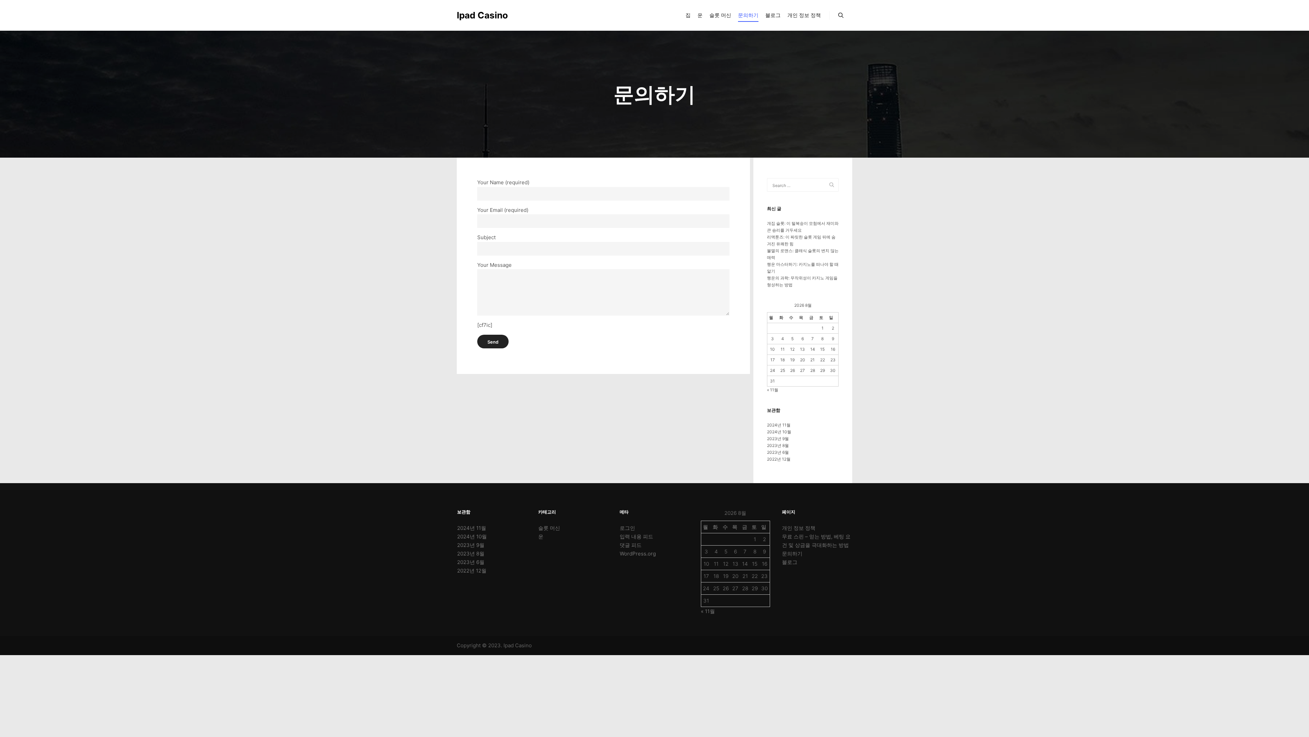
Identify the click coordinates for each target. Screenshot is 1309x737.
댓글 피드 (631, 545)
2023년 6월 (778, 452)
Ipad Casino (482, 15)
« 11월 (772, 389)
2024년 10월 (779, 431)
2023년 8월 (778, 445)
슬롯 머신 (549, 528)
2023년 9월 (778, 438)
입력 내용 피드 (636, 536)
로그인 (627, 528)
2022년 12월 (779, 459)
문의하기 (792, 553)
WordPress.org (638, 553)
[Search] (841, 15)
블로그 (789, 562)
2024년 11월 (779, 425)
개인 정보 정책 (798, 528)
